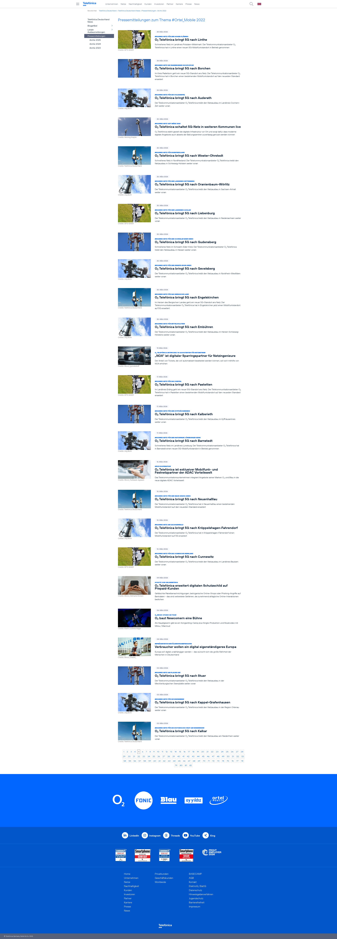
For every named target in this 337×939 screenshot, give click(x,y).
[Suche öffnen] (251, 4)
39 (173, 756)
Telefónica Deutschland (108, 11)
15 (180, 751)
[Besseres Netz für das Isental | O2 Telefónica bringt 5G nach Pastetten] (179, 386)
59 (149, 761)
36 (159, 756)
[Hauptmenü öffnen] (78, 4)
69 (199, 761)
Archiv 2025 (95, 40)
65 (179, 761)
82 (190, 765)
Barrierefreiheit (196, 902)
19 (198, 751)
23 (217, 751)
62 (164, 761)
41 (183, 756)
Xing (212, 835)
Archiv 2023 (95, 48)
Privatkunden (161, 873)
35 (154, 756)
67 (189, 761)
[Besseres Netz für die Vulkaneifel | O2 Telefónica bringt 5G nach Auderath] (179, 99)
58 (144, 761)
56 (135, 761)
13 (171, 751)
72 (213, 761)
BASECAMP (195, 873)
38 (168, 756)
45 (203, 756)
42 (188, 756)
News (196, 4)
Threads (175, 835)
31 (134, 756)
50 (228, 756)
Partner (170, 4)
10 (158, 751)
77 (237, 761)
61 (159, 761)
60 (154, 761)
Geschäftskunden (164, 877)
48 (218, 756)
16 (184, 751)
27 (237, 751)
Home (127, 873)
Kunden (148, 4)
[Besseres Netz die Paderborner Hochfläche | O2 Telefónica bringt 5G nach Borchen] (179, 70)
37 (164, 756)
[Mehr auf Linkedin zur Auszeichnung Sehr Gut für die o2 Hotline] (165, 855)
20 (202, 751)
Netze (123, 4)
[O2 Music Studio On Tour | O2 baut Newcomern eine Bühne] (179, 619)
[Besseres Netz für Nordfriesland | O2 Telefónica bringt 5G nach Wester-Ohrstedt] (179, 156)
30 (129, 756)
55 (130, 761)
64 (174, 761)
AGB (191, 877)
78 (242, 761)
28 (242, 751)
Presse (188, 4)
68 (194, 761)
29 (124, 756)
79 (176, 765)
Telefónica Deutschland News (129, 11)
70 (204, 761)
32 (139, 756)
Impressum (194, 906)
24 (222, 751)
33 (144, 756)
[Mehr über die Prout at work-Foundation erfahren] (212, 855)
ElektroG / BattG (197, 886)
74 (223, 761)
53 (243, 756)
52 (238, 756)
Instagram (154, 835)
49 (223, 756)
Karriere (179, 4)
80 (181, 765)
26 (232, 751)
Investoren (159, 4)
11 (162, 751)
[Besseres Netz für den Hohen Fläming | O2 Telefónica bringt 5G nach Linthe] (179, 40)
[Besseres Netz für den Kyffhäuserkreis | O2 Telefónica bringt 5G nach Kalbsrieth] (179, 414)
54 (125, 761)
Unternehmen (111, 4)
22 (212, 751)
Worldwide (160, 882)
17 (189, 751)
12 (167, 751)
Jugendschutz (196, 898)
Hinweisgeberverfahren (201, 894)
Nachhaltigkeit (135, 4)
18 (193, 751)
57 (140, 761)
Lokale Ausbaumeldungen (96, 30)
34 (149, 756)
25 (227, 751)
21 (207, 751)
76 (233, 761)
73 (218, 761)
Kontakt (193, 882)
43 (193, 756)
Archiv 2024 (95, 44)
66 (184, 761)
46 (208, 756)
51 (233, 756)
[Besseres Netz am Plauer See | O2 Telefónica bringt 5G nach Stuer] (179, 675)
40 (178, 756)
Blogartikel (92, 25)
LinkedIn (134, 835)
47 (213, 756)
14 (176, 751)
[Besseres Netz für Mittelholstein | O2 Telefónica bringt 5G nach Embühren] (179, 328)
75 (228, 761)
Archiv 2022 (161, 11)
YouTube (195, 835)
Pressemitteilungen (149, 11)
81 (186, 765)
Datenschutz (195, 890)
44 (198, 756)
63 (169, 761)
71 (209, 761)
